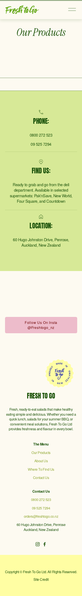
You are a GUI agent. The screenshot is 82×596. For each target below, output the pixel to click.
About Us (41, 461)
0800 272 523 (41, 135)
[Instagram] (37, 544)
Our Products (40, 452)
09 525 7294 (41, 144)
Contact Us (41, 477)
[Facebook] (44, 544)
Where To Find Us (41, 469)
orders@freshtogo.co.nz (41, 516)
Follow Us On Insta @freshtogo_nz (41, 325)
